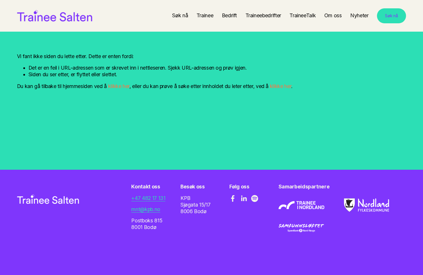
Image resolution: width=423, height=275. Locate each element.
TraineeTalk (302, 15)
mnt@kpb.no (145, 209)
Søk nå (180, 15)
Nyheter (359, 15)
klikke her (118, 86)
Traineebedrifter (263, 15)
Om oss (333, 15)
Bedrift (229, 15)
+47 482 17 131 (148, 198)
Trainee (205, 15)
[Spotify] (254, 198)
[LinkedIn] (243, 198)
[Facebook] (232, 198)
